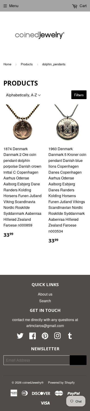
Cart (83, 5)
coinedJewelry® (33, 382)
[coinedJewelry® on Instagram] (57, 337)
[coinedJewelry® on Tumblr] (69, 337)
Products (27, 64)
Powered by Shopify (61, 382)
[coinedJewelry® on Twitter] (20, 337)
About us (45, 294)
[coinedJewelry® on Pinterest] (45, 337)
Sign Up (78, 360)
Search (45, 300)
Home (7, 64)
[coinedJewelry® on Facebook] (32, 337)
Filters (79, 95)
